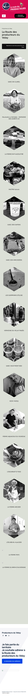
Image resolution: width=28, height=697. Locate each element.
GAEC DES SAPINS (13, 225)
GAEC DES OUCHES (14, 592)
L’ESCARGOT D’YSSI (14, 472)
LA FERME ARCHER (14, 507)
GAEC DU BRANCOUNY (14, 617)
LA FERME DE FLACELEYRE (14, 154)
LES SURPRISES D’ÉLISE (14, 295)
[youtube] (6, 635)
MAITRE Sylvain (14, 189)
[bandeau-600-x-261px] (14, 2)
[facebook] (3, 635)
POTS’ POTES (14, 401)
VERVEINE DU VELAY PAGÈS (14, 330)
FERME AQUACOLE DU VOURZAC (14, 436)
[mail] (9, 635)
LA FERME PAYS (14, 555)
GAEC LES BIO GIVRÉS (14, 605)
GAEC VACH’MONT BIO (14, 366)
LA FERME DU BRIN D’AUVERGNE (14, 567)
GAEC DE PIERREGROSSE (14, 580)
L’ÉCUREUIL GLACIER (13, 542)
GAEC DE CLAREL (14, 82)
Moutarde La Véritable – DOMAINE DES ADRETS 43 (14, 118)
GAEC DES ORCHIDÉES (14, 260)
